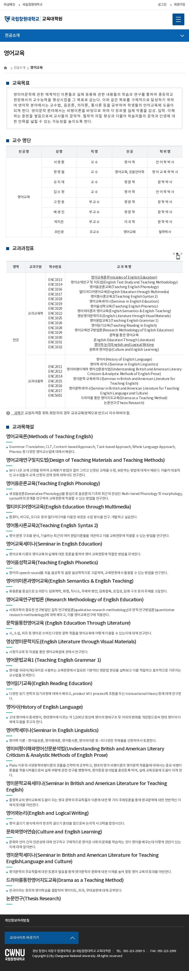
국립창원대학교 (32, 5)
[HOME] (6, 67)
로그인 (162, 5)
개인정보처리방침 (17, 920)
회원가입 (179, 5)
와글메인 (9, 5)
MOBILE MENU (178, 19)
